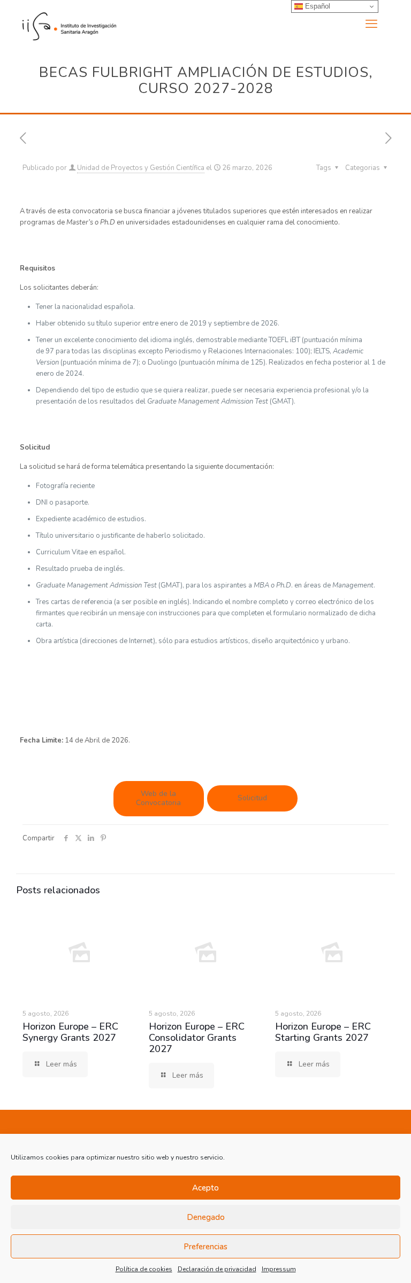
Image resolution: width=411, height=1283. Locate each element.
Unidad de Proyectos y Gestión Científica (140, 168)
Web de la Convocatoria (158, 798)
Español (316, 6)
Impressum (279, 1269)
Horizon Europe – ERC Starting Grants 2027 (323, 1032)
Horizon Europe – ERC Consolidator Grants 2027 (197, 1037)
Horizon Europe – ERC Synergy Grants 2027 (70, 1032)
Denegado (206, 1217)
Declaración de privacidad (217, 1269)
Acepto (205, 1187)
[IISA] (69, 24)
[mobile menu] (371, 24)
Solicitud (252, 798)
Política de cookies (144, 1269)
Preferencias (205, 1246)
